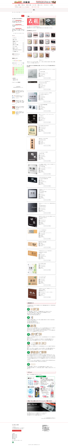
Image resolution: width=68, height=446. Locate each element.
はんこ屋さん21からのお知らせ (18, 20)
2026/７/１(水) (16, 82)
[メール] (13, 442)
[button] (35, 7)
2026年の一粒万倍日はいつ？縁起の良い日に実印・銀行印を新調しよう (20, 112)
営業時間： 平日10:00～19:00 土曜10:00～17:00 (15, 79)
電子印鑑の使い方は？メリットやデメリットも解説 (20, 96)
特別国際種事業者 (18, 86)
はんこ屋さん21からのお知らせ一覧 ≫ (18, 33)
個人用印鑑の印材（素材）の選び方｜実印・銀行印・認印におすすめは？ (20, 91)
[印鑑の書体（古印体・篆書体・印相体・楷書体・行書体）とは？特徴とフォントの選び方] (13, 101)
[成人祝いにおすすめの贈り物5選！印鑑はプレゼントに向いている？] (13, 107)
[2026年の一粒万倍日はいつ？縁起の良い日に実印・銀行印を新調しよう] (13, 112)
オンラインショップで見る (47, 89)
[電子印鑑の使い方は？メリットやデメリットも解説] (13, 96)
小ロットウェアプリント (16, 55)
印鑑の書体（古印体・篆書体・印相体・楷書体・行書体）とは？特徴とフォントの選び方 (18, 30)
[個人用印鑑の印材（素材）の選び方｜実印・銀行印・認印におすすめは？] (13, 91)
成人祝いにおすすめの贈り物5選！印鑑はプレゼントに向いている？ (20, 107)
